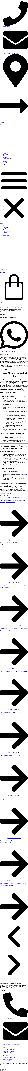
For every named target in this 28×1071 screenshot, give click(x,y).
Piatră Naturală (6, 163)
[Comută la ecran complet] (2, 1069)
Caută (2, 271)
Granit (4, 156)
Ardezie (5, 161)
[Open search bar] (1, 268)
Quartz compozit (7, 158)
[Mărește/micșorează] (0, 1069)
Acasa (4, 153)
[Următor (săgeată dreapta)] (2, 1070)
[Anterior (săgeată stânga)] (0, 1070)
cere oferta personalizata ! (6, 493)
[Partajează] (3, 1069)
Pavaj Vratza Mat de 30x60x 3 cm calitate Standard (13, 671)
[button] (14, 195)
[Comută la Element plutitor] (0, 1067)
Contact (5, 164)
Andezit (5, 160)
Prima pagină (3, 307)
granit (25, 474)
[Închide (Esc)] (5, 1069)
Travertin (5, 157)
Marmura (5, 154)
